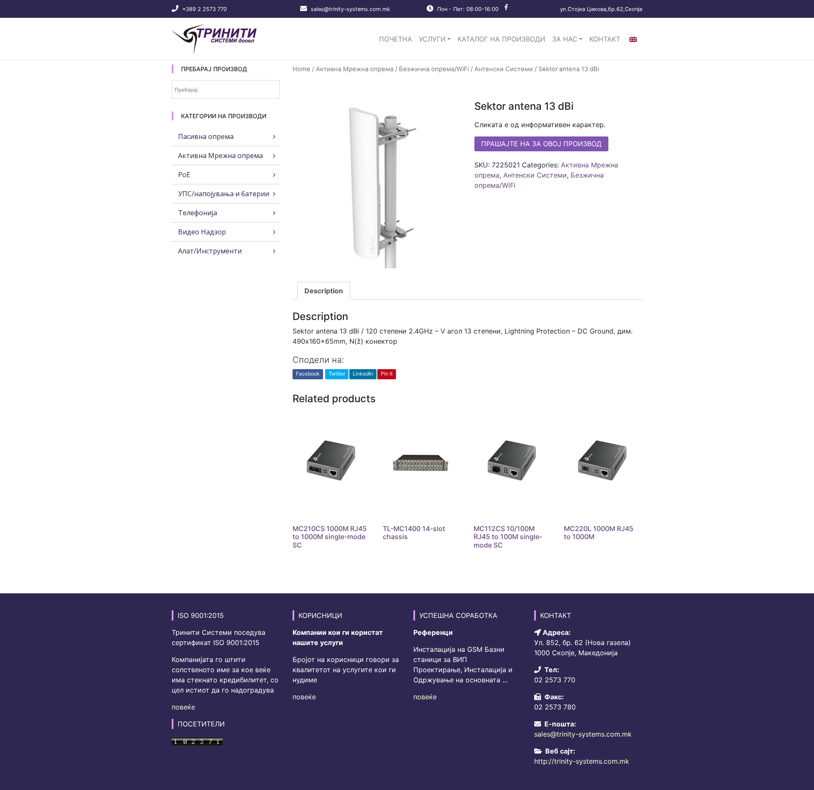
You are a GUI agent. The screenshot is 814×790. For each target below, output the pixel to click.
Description (323, 291)
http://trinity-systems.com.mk (581, 761)
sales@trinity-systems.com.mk (350, 9)
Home (301, 69)
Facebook (308, 373)
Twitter (337, 373)
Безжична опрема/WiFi (434, 69)
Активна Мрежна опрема (354, 69)
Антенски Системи (503, 69)
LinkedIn (363, 373)
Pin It (387, 373)
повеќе (183, 707)
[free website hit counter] (197, 741)
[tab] (323, 291)
